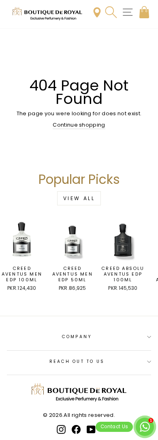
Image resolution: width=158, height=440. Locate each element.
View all (79, 198)
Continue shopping (79, 125)
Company (77, 337)
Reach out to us (77, 361)
